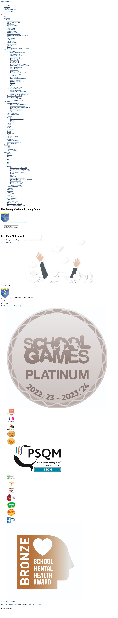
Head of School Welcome (13, 21)
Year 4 (8, 160)
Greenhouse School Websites (33, 604)
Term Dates (7, 5)
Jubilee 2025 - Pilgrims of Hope (18, 55)
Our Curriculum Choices (16, 110)
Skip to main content (6, 1)
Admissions (7, 7)
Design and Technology (13, 140)
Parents (6, 165)
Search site (3, 608)
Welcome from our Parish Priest (15, 98)
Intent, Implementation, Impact (18, 78)
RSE (8, 134)
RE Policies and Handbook (17, 81)
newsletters (6, 8)
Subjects (9, 137)
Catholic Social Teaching (13, 88)
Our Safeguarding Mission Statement (19, 169)
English (9, 117)
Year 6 (8, 163)
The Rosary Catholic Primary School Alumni (18, 48)
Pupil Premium (11, 28)
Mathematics (10, 116)
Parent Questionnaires (12, 201)
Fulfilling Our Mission (16, 62)
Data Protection (11, 38)
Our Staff (9, 39)
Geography (10, 124)
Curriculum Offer (14, 77)
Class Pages (7, 152)
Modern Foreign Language (14, 142)
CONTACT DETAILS (10, 9)
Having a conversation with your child (20, 170)
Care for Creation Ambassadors (18, 91)
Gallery (9, 47)
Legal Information (10, 601)
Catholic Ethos (11, 51)
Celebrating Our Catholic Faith (18, 64)
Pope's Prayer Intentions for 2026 (18, 73)
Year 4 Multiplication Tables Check (16, 205)
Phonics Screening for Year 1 (14, 204)
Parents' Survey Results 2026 (14, 96)
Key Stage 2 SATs (11, 202)
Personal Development (13, 113)
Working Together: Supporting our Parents (21, 179)
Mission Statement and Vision (17, 52)
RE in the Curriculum (15, 80)
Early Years (7, 145)
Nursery (9, 146)
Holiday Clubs (10, 194)
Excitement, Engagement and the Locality (20, 107)
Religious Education (12, 75)
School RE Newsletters (16, 74)
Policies (9, 37)
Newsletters (10, 191)
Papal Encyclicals (14, 71)
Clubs (8, 195)
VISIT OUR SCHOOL (10, 11)
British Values (10, 111)
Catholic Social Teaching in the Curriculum (21, 93)
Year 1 (8, 156)
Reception (9, 155)
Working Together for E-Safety (18, 178)
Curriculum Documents (13, 103)
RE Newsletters (14, 70)
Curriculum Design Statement (17, 106)
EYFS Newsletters (12, 150)
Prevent (12, 173)
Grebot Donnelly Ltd (19, 604)
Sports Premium (11, 29)
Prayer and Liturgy (15, 57)
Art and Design (11, 129)
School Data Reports (12, 32)
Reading (12, 120)
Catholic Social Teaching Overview (19, 94)
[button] (7, 13)
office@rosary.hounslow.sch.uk (9, 305)
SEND (9, 26)
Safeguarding (10, 166)
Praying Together (14, 60)
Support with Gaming (15, 185)
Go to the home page (6, 242)
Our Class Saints (14, 68)
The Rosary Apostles (12, 97)
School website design (6, 604)
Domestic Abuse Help (15, 181)
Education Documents (16, 109)
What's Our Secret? (12, 25)
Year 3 (8, 159)
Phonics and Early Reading (17, 119)
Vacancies (9, 45)
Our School (7, 19)
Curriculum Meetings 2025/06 (14, 186)
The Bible (12, 83)
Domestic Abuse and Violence (18, 172)
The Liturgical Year (15, 54)
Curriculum (7, 101)
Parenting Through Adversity (17, 183)
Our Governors (11, 41)
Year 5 (8, 162)
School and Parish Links (16, 100)
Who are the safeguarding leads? (18, 168)
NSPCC (12, 175)
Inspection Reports (12, 31)
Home (5, 16)
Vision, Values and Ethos (13, 22)
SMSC (12, 84)
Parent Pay (10, 199)
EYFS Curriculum (11, 147)
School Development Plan (13, 34)
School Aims (10, 24)
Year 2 (8, 158)
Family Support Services (16, 182)
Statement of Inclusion (16, 87)
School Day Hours (12, 42)
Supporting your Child (12, 149)
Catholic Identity (8, 49)
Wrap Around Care (12, 198)
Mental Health (10, 133)
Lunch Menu (10, 196)
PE (8, 130)
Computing (10, 139)
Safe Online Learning (12, 136)
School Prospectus (11, 44)
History (9, 126)
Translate (15, 227)
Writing (12, 122)
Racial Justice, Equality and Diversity (19, 65)
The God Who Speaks (16, 67)
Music (8, 127)
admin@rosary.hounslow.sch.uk (25, 305)
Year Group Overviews (13, 114)
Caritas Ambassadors (15, 90)
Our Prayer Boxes (14, 61)
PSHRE (9, 132)
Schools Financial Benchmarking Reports (17, 35)
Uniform (9, 192)
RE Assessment (14, 86)
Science (9, 123)
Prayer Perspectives (15, 58)
